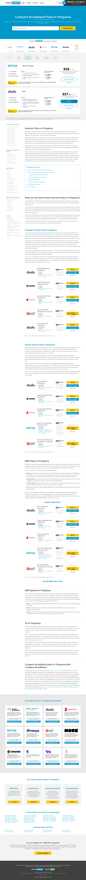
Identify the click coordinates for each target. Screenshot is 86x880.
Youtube (50, 877)
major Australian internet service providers (52, 670)
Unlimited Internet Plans (11, 155)
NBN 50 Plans (9, 203)
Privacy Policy (57, 873)
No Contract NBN (10, 185)
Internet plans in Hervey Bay (49, 816)
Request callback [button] (20, 51)
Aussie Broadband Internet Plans (13, 126)
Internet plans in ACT (28, 831)
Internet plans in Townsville (68, 821)
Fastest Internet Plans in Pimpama (37, 177)
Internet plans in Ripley (29, 819)
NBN (23, 2)
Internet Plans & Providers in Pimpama (46, 19)
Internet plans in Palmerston (11, 819)
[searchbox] (35, 28)
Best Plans (35, 2)
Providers (28, 2)
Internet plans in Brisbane (10, 815)
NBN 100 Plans (10, 205)
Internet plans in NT (66, 831)
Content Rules (63, 873)
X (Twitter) (45, 877)
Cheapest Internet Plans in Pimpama (38, 175)
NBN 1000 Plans (10, 210)
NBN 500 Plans (10, 209)
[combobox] (35, 28)
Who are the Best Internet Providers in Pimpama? (40, 170)
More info (69, 82)
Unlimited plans (72, 788)
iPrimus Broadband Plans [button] (33, 742)
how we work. (51, 119)
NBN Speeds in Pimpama (34, 184)
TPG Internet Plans (10, 139)
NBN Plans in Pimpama (34, 179)
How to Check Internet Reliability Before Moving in (13, 230)
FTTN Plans (9, 176)
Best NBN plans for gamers (12, 190)
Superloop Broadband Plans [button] (72, 721)
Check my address (43, 853)
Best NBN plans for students (12, 187)
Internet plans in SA (66, 830)
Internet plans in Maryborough (49, 818)
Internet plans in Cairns (48, 815)
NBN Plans (9, 170)
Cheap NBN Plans (10, 181)
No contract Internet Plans (12, 157)
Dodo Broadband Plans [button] (52, 721)
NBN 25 (28, 603)
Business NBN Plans (11, 188)
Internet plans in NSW (28, 830)
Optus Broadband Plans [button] (14, 742)
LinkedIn (40, 877)
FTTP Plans (9, 172)
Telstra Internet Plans (11, 137)
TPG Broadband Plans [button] (52, 764)
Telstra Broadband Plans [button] (33, 764)
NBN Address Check (11, 220)
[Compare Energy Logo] (50, 869)
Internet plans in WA (47, 830)
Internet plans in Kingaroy (10, 818)
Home (36, 19)
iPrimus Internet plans (11, 134)
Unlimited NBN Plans (11, 179)
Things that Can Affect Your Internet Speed (14, 224)
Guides (41, 2)
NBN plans (14, 788)
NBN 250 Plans (10, 207)
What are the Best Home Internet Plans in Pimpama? (41, 172)
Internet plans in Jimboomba (68, 816)
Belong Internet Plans (11, 128)
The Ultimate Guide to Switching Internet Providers (13, 227)
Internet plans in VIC (9, 830)
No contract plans (52, 788)
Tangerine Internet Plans (11, 141)
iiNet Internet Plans (10, 132)
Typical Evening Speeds (11, 200)
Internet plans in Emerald (67, 815)
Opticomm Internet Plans (12, 163)
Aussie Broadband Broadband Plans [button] (15, 721)
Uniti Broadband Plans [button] (71, 764)
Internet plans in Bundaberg (30, 815)
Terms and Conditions (49, 873)
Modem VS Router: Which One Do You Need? (14, 236)
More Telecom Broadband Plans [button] (72, 742)
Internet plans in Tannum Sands (11, 821)
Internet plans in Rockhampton (49, 819)
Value (24, 91)
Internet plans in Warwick (10, 822)
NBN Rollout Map (10, 218)
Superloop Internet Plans (12, 145)
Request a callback (69, 79)
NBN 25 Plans (9, 201)
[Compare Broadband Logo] (37, 869)
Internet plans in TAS (47, 831)
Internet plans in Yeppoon (29, 822)
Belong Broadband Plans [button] (33, 721)
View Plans (14, 802)
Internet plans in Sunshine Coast (69, 819)
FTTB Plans (9, 174)
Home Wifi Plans (10, 154)
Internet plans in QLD (9, 831)
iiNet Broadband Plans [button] (52, 742)
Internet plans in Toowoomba (49, 821)
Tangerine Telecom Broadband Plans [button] (15, 764)
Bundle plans (33, 788)
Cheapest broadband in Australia (13, 222)
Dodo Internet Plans (11, 130)
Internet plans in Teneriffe (29, 821)
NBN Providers (10, 177)
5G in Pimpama (31, 186)
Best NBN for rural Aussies (12, 192)
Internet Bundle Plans (11, 159)
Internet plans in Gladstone (10, 816)
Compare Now (67, 28)
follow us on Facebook (38, 688)
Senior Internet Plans (11, 161)
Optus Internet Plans (11, 136)
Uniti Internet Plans (10, 143)
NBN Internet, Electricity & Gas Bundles (12, 233)
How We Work (43, 875)
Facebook (36, 877)
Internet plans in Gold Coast (30, 816)
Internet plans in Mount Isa (68, 818)
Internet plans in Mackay (29, 818)
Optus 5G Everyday (27, 66)
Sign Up (69, 101)
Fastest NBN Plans (10, 183)
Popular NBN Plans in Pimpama (37, 182)
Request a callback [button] (14, 718)
